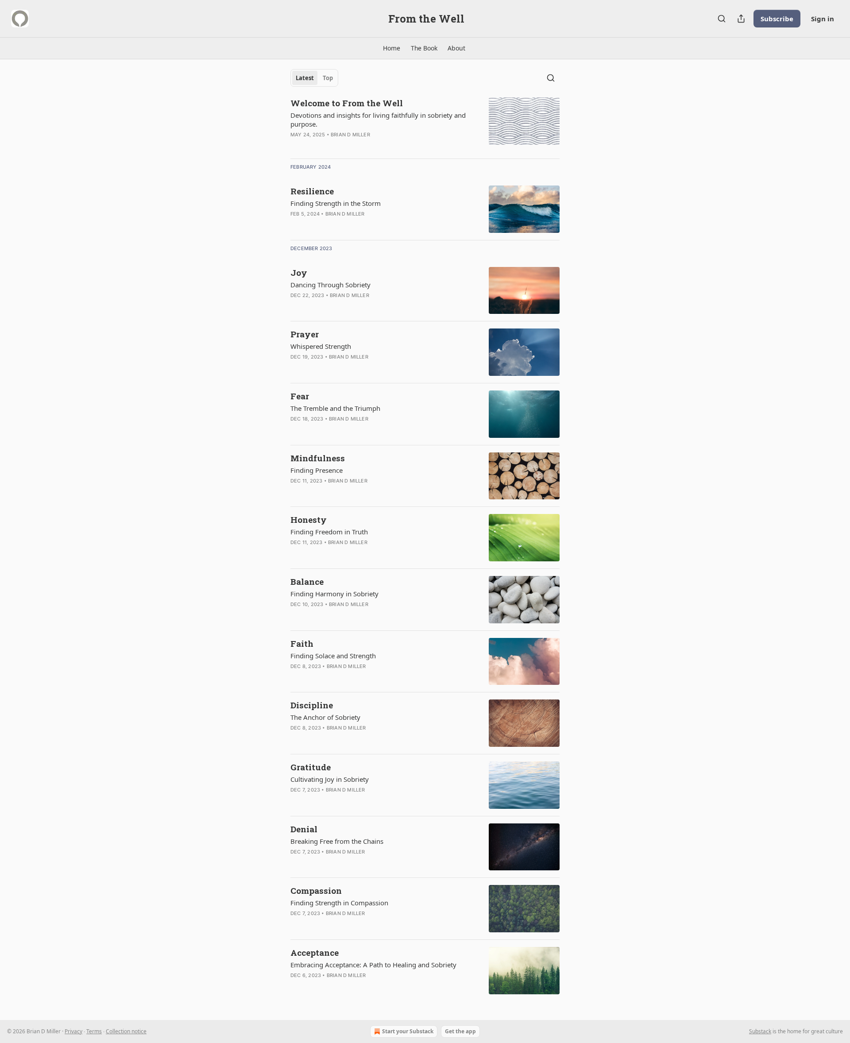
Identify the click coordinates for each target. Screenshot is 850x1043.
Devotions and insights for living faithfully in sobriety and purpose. (378, 119)
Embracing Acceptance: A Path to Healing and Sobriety (373, 964)
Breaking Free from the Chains (336, 841)
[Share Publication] (741, 18)
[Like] (296, 146)
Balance (307, 581)
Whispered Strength (320, 346)
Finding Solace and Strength (333, 655)
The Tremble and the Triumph (335, 408)
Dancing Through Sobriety (330, 284)
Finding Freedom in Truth (329, 531)
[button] (391, 48)
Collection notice (126, 1031)
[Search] (721, 18)
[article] (425, 124)
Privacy (73, 1031)
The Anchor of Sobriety (325, 717)
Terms (94, 1031)
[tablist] (314, 78)
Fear (299, 396)
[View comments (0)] (355, 225)
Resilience (312, 191)
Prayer (304, 334)
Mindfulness (317, 458)
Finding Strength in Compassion (339, 902)
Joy (298, 272)
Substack (760, 1031)
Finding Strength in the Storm (335, 203)
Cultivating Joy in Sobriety (329, 779)
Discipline (311, 705)
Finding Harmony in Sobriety (334, 593)
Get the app (460, 1031)
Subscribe (777, 18)
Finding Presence (316, 470)
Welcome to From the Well (346, 102)
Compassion (316, 890)
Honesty (308, 519)
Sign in (822, 18)
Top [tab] (328, 78)
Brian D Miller (350, 134)
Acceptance (314, 952)
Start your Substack (407, 1031)
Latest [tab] (305, 78)
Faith (301, 643)
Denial (303, 828)
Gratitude (310, 767)
